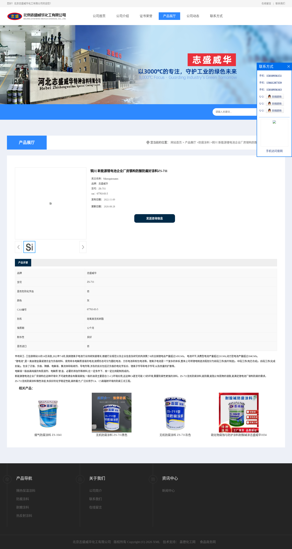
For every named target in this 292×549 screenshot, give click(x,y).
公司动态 (193, 16)
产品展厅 (169, 16)
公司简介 (95, 490)
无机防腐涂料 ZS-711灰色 (175, 434)
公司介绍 (122, 16)
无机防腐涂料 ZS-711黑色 (111, 434)
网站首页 (176, 142)
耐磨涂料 (22, 507)
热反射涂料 (24, 515)
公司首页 (99, 16)
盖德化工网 (187, 542)
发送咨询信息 (154, 218)
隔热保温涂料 (25, 490)
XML (156, 542)
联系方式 (216, 16)
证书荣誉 (146, 16)
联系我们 (280, 3)
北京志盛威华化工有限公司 (92, 542)
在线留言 (266, 3)
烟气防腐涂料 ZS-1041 (48, 434)
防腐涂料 (204, 142)
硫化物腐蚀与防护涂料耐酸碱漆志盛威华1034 (239, 434)
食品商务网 (208, 542)
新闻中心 (168, 490)
